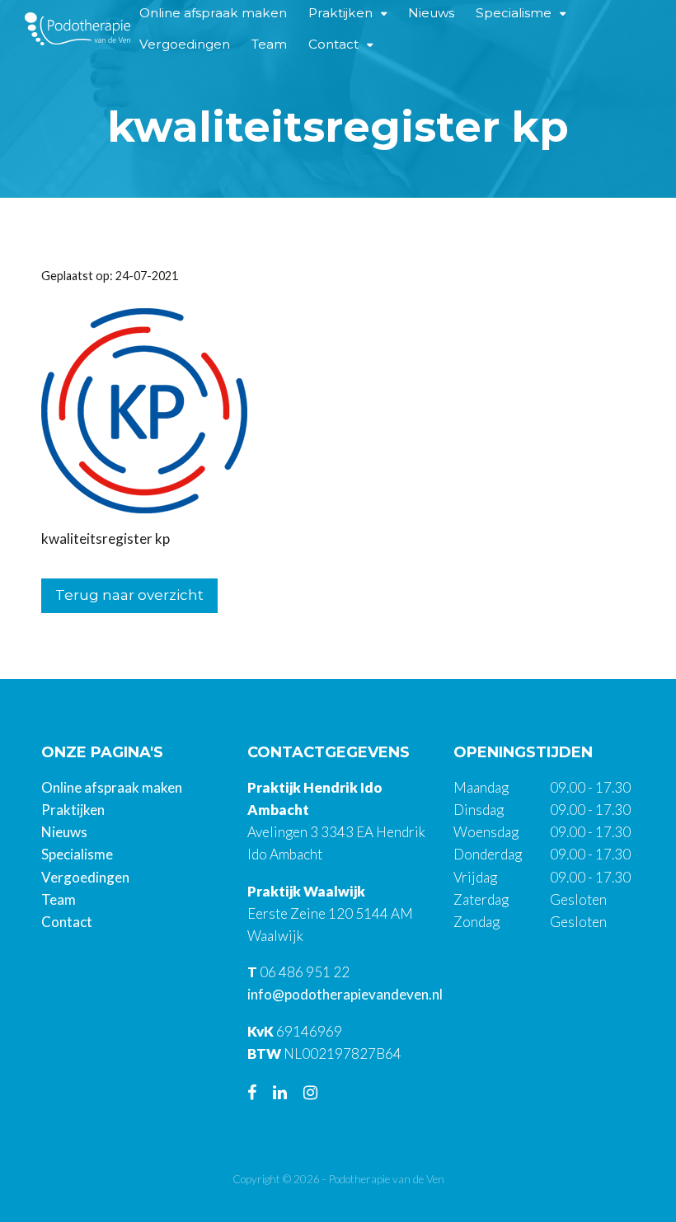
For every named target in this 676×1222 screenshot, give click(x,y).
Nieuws (64, 831)
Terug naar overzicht (129, 595)
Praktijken (73, 809)
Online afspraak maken (111, 787)
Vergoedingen (184, 44)
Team (269, 44)
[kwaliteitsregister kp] (144, 409)
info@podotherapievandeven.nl (345, 994)
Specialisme (77, 854)
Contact (333, 44)
